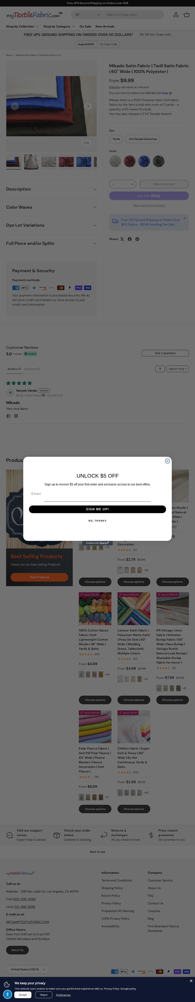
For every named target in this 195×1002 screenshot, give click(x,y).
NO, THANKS (98, 520)
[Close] (191, 981)
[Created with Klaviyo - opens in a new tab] (97, 543)
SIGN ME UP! (97, 509)
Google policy (128, 988)
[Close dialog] (167, 461)
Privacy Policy (111, 988)
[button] (7, 994)
